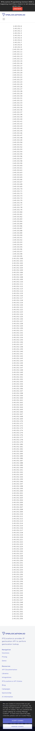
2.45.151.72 (17, 193)
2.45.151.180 (17, 444)
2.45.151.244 (17, 593)
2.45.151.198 (17, 486)
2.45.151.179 (17, 442)
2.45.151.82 (17, 217)
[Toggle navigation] (3, 19)
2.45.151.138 (17, 347)
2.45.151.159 (17, 396)
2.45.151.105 (17, 270)
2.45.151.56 (17, 156)
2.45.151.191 (17, 470)
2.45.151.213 (17, 521)
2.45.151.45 (17, 131)
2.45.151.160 (17, 398)
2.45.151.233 (17, 567)
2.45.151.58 (17, 161)
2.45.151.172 (17, 426)
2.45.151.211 (17, 516)
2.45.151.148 (17, 370)
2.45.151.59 (17, 163)
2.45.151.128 (17, 324)
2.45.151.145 (17, 363)
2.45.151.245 (17, 595)
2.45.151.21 (17, 75)
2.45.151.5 (17, 38)
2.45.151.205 (17, 502)
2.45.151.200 (17, 491)
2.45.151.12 (17, 54)
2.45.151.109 (17, 279)
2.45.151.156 (17, 389)
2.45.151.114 (17, 291)
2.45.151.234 (17, 570)
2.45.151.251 (17, 609)
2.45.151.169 (17, 419)
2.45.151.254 (17, 616)
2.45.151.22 (17, 77)
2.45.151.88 (17, 231)
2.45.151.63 (17, 173)
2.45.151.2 (17, 31)
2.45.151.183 (17, 451)
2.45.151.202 (17, 495)
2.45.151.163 (17, 405)
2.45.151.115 (17, 293)
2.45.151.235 (17, 572)
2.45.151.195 (17, 479)
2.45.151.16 (17, 63)
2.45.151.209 (17, 512)
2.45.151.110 (17, 282)
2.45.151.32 (17, 101)
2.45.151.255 (17, 619)
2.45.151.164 (17, 407)
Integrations (6, 677)
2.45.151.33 (17, 103)
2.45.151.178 (17, 440)
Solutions (5, 653)
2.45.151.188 (17, 463)
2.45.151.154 (17, 384)
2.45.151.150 (17, 375)
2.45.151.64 (17, 175)
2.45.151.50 (17, 142)
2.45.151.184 (17, 454)
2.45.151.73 (17, 196)
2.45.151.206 (17, 505)
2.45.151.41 (17, 121)
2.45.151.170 (17, 421)
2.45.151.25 (17, 84)
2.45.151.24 (17, 82)
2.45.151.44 (17, 128)
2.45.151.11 (17, 52)
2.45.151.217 (17, 530)
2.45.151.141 (17, 354)
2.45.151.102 (17, 263)
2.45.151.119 (17, 303)
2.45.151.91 (17, 238)
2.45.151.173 (17, 428)
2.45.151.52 (17, 147)
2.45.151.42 (17, 124)
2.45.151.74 (17, 198)
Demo (4, 661)
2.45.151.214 (17, 523)
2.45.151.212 (17, 519)
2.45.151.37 (17, 112)
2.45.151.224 (17, 547)
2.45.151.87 (17, 228)
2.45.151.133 (17, 335)
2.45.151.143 (17, 358)
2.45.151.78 (17, 207)
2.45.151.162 (17, 403)
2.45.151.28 (17, 91)
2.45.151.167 (17, 414)
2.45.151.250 (17, 607)
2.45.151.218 (17, 533)
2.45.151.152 (17, 379)
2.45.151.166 (17, 412)
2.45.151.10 (17, 49)
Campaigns (6, 689)
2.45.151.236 (17, 574)
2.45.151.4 (17, 35)
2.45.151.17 (17, 66)
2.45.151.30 (17, 96)
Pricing (4, 657)
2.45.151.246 (17, 598)
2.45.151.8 (17, 45)
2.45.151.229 (17, 558)
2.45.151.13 (17, 56)
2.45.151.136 (17, 342)
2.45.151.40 (17, 119)
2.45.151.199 (17, 488)
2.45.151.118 (17, 300)
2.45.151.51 (17, 145)
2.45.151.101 (17, 261)
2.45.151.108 (17, 277)
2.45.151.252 (17, 612)
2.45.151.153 (17, 382)
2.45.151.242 (17, 588)
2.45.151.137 (17, 344)
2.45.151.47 (17, 135)
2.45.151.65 (17, 177)
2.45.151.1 (17, 28)
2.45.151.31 (17, 98)
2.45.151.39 (17, 117)
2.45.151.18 (17, 68)
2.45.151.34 (17, 105)
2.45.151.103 (17, 265)
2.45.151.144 (17, 361)
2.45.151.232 (17, 565)
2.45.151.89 (17, 233)
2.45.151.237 (17, 577)
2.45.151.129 (17, 326)
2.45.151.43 (17, 126)
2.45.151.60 (17, 166)
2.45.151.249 (17, 605)
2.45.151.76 (17, 203)
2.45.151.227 (17, 554)
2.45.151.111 (17, 284)
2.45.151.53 (17, 149)
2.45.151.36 (17, 110)
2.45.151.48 (17, 138)
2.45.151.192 (17, 472)
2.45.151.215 (17, 526)
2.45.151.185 (17, 456)
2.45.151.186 (17, 458)
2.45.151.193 (17, 475)
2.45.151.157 (17, 391)
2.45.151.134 (17, 337)
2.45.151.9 (17, 47)
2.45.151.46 (17, 133)
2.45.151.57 (17, 159)
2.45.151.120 (17, 305)
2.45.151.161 (17, 400)
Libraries (5, 673)
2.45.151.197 (17, 484)
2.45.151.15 (17, 61)
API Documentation (9, 670)
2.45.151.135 (17, 340)
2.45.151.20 (17, 73)
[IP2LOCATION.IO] (13, 14)
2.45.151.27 (17, 89)
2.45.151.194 (17, 477)
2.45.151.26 (17, 87)
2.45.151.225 (17, 549)
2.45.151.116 (17, 296)
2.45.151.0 (17, 26)
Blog (4, 685)
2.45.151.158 (17, 393)
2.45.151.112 (17, 286)
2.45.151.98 (17, 254)
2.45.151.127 (17, 321)
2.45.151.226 (17, 551)
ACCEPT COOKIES (17, 721)
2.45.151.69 (17, 186)
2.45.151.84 (17, 221)
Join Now (17, 9)
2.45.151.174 (17, 430)
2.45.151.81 (17, 214)
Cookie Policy (26, 716)
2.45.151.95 (17, 247)
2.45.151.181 (17, 447)
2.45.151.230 (17, 560)
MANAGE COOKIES (18, 726)
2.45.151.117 (17, 298)
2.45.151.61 (17, 168)
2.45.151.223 (17, 544)
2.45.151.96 (17, 249)
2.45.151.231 (17, 563)
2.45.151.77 (17, 205)
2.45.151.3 (17, 33)
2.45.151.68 (17, 184)
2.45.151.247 (17, 600)
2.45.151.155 (17, 386)
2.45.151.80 (17, 212)
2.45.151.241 (17, 586)
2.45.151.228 (17, 556)
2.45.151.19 (17, 70)
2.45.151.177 (17, 437)
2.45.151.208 (17, 509)
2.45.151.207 (17, 507)
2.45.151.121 (17, 307)
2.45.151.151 (17, 377)
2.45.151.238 (17, 579)
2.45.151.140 (17, 351)
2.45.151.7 (17, 42)
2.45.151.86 (17, 226)
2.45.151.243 (17, 591)
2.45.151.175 (17, 433)
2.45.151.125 (17, 317)
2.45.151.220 (17, 537)
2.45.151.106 (17, 272)
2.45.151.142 (17, 356)
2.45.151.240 (17, 584)
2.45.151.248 (17, 602)
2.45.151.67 (17, 182)
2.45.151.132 (17, 333)
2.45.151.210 (17, 514)
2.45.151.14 (17, 59)
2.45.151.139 (17, 349)
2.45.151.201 (17, 493)
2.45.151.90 (17, 235)
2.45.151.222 (17, 542)
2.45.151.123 (17, 312)
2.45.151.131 (17, 330)
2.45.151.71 (17, 191)
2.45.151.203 (17, 498)
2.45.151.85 (17, 224)
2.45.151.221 (17, 540)
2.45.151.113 (17, 289)
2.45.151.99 (17, 256)
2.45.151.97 (17, 252)
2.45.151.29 (17, 94)
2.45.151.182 (17, 449)
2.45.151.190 (17, 468)
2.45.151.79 (17, 210)
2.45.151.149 (17, 372)
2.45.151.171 (17, 423)
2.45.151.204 (17, 500)
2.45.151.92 (17, 240)
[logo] (17, 633)
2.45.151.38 (17, 114)
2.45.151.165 (17, 409)
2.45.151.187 (17, 461)
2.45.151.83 (17, 219)
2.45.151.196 (17, 481)
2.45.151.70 (17, 189)
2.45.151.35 (17, 107)
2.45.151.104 (17, 268)
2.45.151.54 (17, 152)
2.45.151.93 (17, 242)
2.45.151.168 (17, 416)
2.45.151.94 (17, 245)
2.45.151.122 (17, 310)
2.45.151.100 (17, 258)
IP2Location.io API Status (12, 681)
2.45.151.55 (17, 154)
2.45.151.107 (17, 275)
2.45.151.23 (17, 80)
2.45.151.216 (17, 528)
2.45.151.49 (17, 140)
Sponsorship (6, 693)
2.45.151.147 (17, 368)
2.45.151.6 (17, 40)
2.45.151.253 (17, 614)
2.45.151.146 (17, 365)
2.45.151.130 (17, 328)
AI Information (7, 697)
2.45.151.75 (17, 200)
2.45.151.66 (17, 179)
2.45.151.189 (17, 465)
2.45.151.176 (17, 435)
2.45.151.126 (17, 319)
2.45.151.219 (17, 535)
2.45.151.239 (17, 581)
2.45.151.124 (17, 314)
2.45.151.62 (17, 170)
